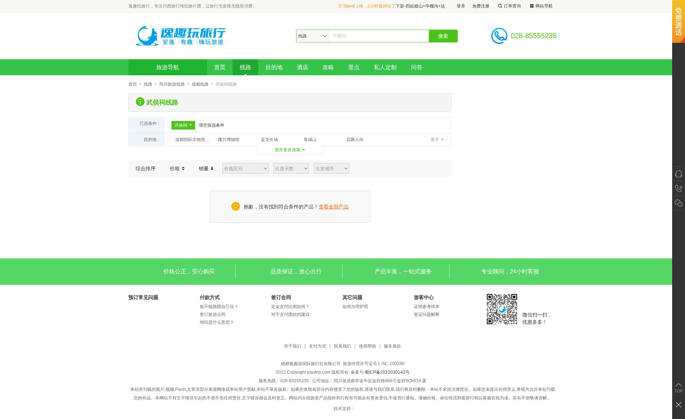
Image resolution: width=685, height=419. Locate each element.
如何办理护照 (355, 306)
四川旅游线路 (172, 84)
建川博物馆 (228, 139)
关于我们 (292, 346)
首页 (219, 67)
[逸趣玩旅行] (181, 36)
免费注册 (480, 6)
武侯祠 (180, 125)
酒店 (302, 67)
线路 (245, 67)
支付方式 (317, 346)
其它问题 (352, 297)
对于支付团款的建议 (290, 314)
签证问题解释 (427, 314)
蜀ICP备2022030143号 (387, 372)
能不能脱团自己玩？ (219, 306)
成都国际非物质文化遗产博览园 (194, 139)
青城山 (310, 139)
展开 (435, 139)
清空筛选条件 (211, 125)
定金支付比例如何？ (290, 306)
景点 (354, 67)
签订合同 (281, 297)
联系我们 (342, 346)
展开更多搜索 (287, 149)
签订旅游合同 (212, 314)
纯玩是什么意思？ (217, 322)
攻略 (328, 67)
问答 (416, 67)
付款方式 (210, 297)
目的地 (274, 67)
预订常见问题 (143, 297)
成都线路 (200, 84)
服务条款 (392, 346)
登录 (461, 6)
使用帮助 (367, 346)
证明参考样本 (427, 306)
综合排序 (146, 168)
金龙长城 (269, 139)
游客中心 (424, 297)
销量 (204, 168)
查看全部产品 (334, 207)
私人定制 (385, 67)
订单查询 (512, 6)
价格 (175, 168)
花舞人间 (355, 139)
